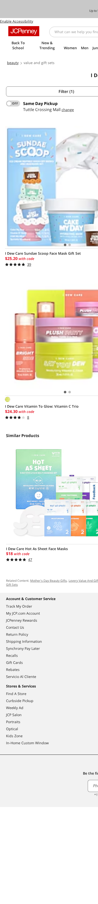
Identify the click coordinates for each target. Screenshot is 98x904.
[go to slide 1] (65, 245)
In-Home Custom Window (27, 742)
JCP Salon (14, 714)
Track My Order (19, 606)
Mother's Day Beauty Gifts (48, 580)
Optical (12, 728)
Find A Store (16, 693)
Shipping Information (24, 641)
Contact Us (15, 627)
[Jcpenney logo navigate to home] (23, 31)
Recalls (12, 655)
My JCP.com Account (23, 613)
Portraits (13, 721)
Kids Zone (14, 735)
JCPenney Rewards (21, 620)
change (68, 109)
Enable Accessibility (16, 21)
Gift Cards (14, 662)
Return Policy (17, 634)
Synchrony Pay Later (23, 648)
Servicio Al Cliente (21, 676)
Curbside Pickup (19, 700)
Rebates (13, 669)
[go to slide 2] (69, 245)
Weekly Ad (14, 707)
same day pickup (40, 103)
